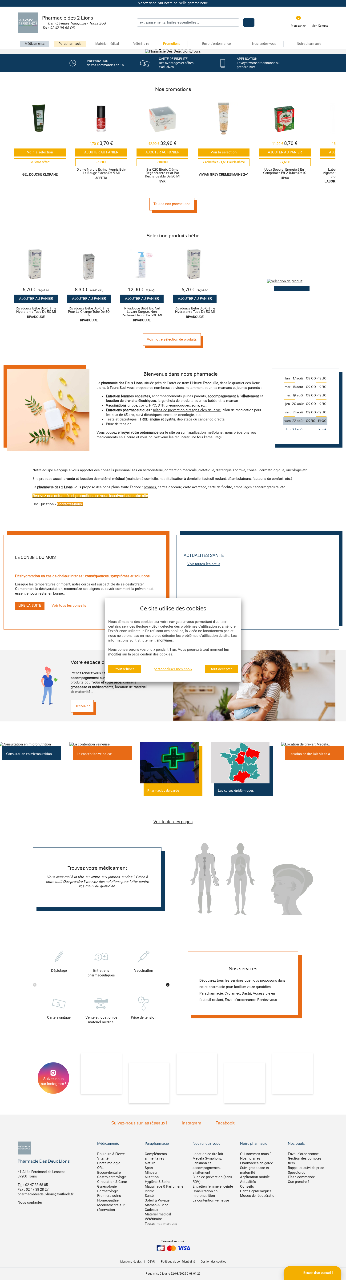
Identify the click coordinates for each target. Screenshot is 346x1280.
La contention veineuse (211, 1200)
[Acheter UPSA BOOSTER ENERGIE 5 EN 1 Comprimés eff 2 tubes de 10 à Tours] (285, 119)
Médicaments (34, 43)
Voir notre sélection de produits (172, 339)
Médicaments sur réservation (111, 1207)
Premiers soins (109, 1196)
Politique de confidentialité (178, 1261)
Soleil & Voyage (157, 1200)
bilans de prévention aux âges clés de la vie (187, 410)
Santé (149, 1196)
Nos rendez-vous (206, 1143)
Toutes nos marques (161, 1224)
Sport (149, 1168)
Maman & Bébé (156, 1205)
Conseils (247, 1186)
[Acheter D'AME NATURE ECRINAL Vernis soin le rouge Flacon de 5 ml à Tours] (101, 119)
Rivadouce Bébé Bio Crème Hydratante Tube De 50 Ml (36, 309)
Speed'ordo (297, 1172)
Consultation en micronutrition (205, 1193)
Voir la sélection (40, 152)
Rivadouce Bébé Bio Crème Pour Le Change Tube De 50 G (89, 311)
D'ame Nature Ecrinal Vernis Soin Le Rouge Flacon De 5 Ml (101, 171)
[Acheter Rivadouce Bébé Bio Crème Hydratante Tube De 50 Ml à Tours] (36, 265)
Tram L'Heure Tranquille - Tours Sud (76, 23)
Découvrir (82, 706)
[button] (156, 49)
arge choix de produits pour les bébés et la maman (198, 401)
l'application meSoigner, (206, 432)
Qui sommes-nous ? (255, 1154)
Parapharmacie (70, 43)
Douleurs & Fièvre (111, 1154)
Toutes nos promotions (171, 204)
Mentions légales (131, 1261)
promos (150, 487)
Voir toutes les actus (203, 564)
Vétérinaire (141, 43)
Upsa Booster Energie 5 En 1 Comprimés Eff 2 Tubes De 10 (284, 171)
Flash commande (301, 1177)
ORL (100, 1168)
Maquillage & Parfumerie (164, 1186)
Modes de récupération (258, 1196)
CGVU (151, 1261)
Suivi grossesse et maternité (254, 1170)
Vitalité (103, 1158)
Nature (150, 1163)
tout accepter (221, 669)
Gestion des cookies (213, 1261)
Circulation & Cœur (112, 1182)
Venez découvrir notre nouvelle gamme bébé (173, 3)
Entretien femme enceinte (213, 1186)
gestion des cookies (156, 654)
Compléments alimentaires (156, 1156)
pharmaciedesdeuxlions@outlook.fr (45, 1194)
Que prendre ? (298, 1182)
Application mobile (255, 1177)
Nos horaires (250, 1158)
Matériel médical (107, 43)
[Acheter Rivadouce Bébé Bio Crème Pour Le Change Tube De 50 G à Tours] (89, 265)
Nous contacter (30, 1202)
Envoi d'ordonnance (303, 1154)
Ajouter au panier (101, 152)
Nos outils (296, 1143)
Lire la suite (29, 605)
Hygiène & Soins (157, 1182)
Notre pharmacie (253, 1143)
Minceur (151, 1172)
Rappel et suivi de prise (306, 1168)
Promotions (171, 43)
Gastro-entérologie (112, 1177)
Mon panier (298, 25)
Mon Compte (319, 25)
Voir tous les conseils (69, 605)
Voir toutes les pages (173, 821)
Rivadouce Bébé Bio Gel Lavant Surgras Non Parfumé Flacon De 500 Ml (142, 311)
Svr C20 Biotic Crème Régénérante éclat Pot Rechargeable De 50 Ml (162, 173)
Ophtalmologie (108, 1163)
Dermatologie (108, 1191)
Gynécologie (107, 1186)
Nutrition (152, 1177)
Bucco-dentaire (109, 1172)
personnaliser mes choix (173, 669)
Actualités (248, 1182)
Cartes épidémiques (256, 1191)
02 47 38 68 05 (62, 28)
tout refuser (125, 669)
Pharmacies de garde (256, 1163)
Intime (150, 1191)
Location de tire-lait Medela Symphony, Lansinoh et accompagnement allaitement (208, 1163)
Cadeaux (151, 1210)
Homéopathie (108, 1200)
